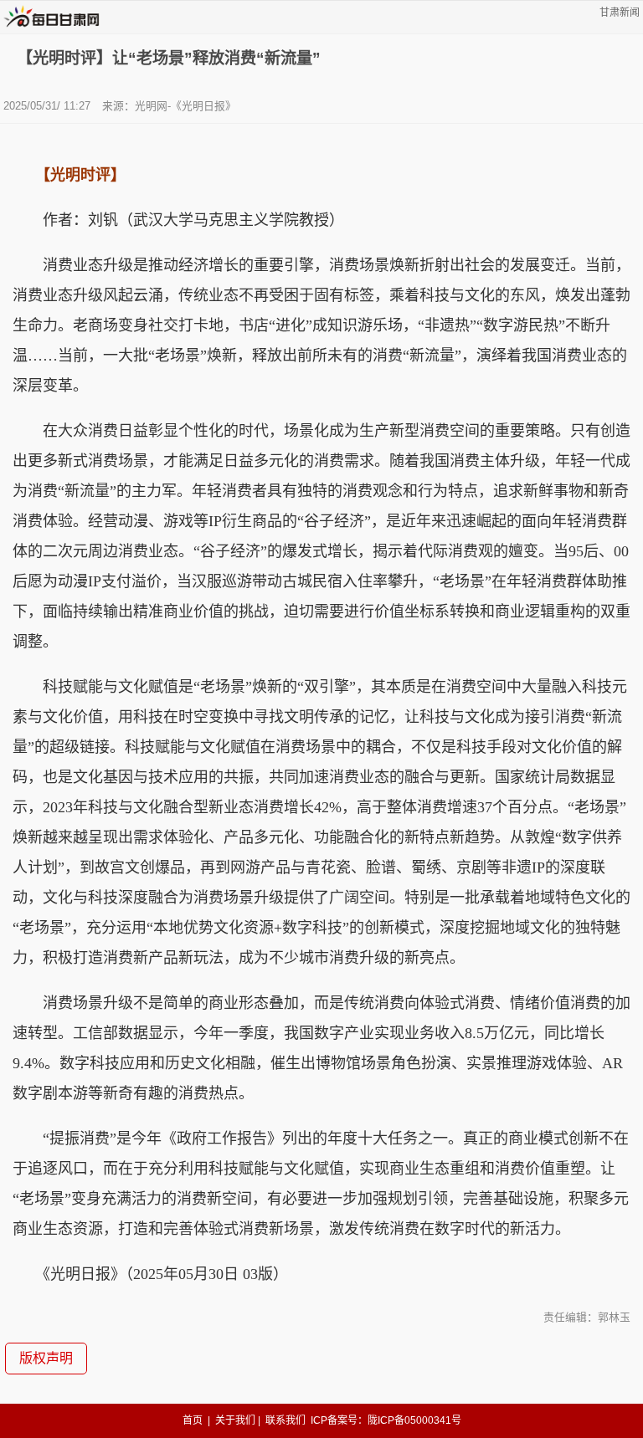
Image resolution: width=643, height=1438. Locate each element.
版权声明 (46, 1359)
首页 (193, 1420)
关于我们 (235, 1420)
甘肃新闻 (619, 12)
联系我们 (285, 1420)
